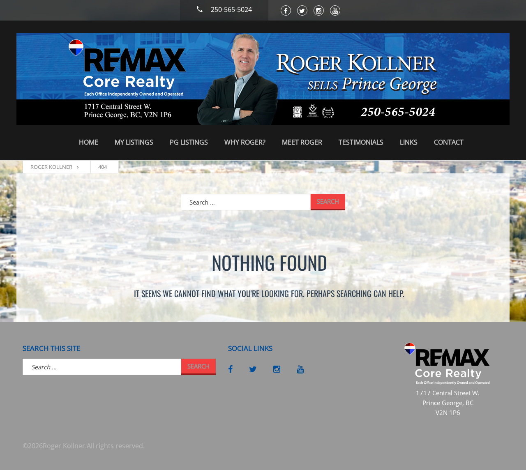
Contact (449, 142)
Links (409, 142)
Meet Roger (302, 142)
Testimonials (361, 142)
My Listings (134, 142)
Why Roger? (244, 142)
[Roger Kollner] (263, 79)
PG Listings (189, 142)
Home (88, 142)
